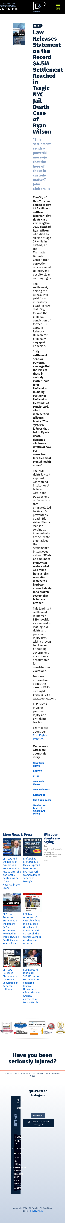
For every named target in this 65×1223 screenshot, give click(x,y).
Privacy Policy (36, 1211)
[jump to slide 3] (55, 858)
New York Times (38, 764)
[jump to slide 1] (48, 858)
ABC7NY (37, 771)
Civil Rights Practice (40, 737)
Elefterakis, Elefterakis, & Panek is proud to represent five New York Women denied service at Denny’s (32, 870)
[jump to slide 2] (52, 858)
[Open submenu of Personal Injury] (12, 1174)
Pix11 (36, 776)
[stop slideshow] (58, 858)
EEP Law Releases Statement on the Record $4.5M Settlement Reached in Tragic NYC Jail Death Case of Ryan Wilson (11, 929)
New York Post (41, 789)
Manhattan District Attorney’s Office (39, 809)
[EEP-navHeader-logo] (39, 2)
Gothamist (39, 794)
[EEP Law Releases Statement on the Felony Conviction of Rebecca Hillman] (12, 958)
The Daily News (42, 800)
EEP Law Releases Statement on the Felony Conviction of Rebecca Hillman (10, 979)
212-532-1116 (9, 9)
